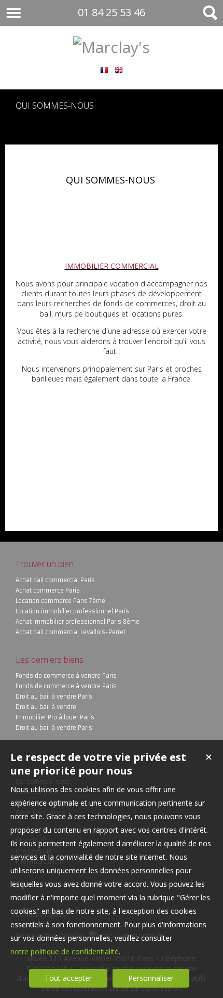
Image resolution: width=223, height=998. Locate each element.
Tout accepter (68, 978)
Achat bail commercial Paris (55, 580)
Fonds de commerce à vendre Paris (66, 675)
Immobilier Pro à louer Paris (55, 717)
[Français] (104, 68)
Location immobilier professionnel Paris (72, 611)
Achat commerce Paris (48, 590)
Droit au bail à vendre (46, 707)
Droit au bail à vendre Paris (54, 696)
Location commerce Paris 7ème (60, 601)
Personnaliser (151, 978)
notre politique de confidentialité (64, 951)
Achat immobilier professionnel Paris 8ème (78, 621)
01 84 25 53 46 (111, 12)
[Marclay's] (111, 47)
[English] (119, 68)
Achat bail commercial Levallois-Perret (71, 632)
